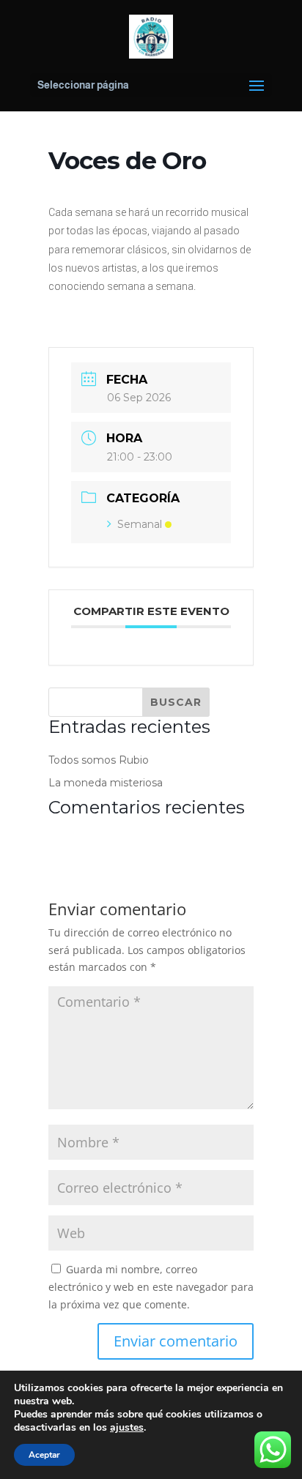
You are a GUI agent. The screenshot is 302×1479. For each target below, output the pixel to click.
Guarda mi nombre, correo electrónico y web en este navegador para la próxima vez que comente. (151, 1286)
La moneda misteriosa (105, 782)
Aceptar (44, 1455)
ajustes (127, 1427)
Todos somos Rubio (98, 760)
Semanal (139, 524)
